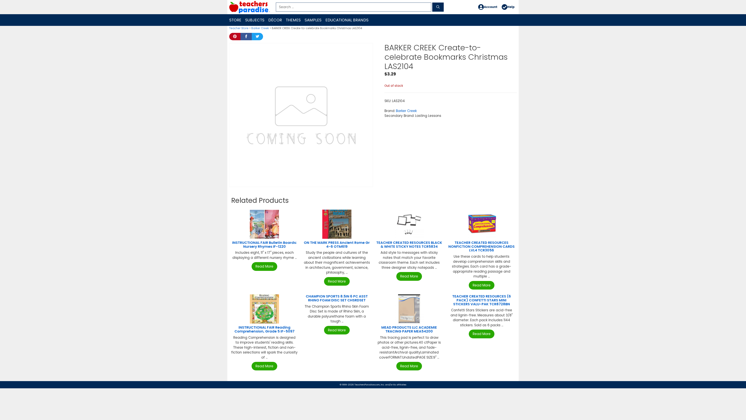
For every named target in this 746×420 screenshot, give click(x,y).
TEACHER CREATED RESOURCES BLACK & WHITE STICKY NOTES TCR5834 (409, 244)
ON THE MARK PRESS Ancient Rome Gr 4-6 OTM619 (337, 244)
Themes (293, 20)
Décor (275, 20)
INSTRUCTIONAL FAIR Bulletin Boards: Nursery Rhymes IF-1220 (264, 244)
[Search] (438, 7)
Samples (313, 20)
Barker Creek (260, 28)
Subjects (254, 20)
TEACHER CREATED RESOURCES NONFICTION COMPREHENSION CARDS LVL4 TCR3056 (481, 246)
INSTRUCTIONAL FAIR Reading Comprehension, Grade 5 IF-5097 (264, 329)
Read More (264, 266)
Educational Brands (347, 20)
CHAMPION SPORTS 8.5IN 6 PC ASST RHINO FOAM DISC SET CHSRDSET (337, 298)
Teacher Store (238, 28)
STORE (235, 20)
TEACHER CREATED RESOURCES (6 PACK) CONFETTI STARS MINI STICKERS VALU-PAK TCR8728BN (481, 300)
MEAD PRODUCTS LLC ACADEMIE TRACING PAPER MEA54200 (409, 329)
